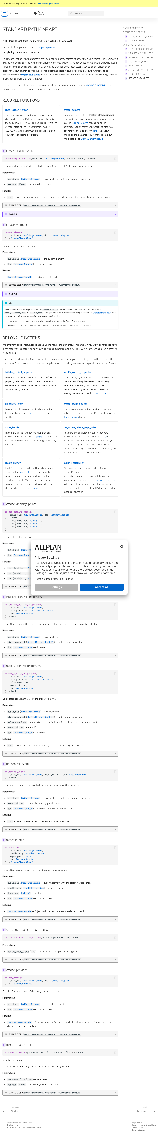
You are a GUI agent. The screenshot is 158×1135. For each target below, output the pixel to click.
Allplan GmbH (14, 1125)
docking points (71, 416)
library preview (30, 487)
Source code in (44, 205)
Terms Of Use (137, 1127)
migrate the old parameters (101, 480)
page (104, 436)
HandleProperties (36, 853)
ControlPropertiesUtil (43, 610)
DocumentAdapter (60, 235)
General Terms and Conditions (144, 1125)
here (94, 130)
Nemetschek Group (33, 1127)
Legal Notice (137, 1123)
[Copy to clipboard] (115, 158)
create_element (27, 471)
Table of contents (133, 28)
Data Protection (138, 1130)
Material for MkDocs (23, 1123)
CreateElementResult (92, 138)
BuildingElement (79, 122)
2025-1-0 (14, 13)
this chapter (101, 393)
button (32, 412)
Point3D (34, 520)
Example (13, 214)
